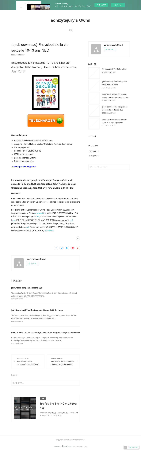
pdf (71, 220)
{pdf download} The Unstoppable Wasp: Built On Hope (37, 310)
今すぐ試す (101, 4)
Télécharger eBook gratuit (23, 166)
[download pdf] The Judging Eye (26, 287)
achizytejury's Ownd (70, 20)
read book (49, 230)
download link (40, 213)
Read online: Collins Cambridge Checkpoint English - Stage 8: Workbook (45, 332)
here (13, 220)
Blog (70, 30)
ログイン (117, 5)
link (37, 216)
